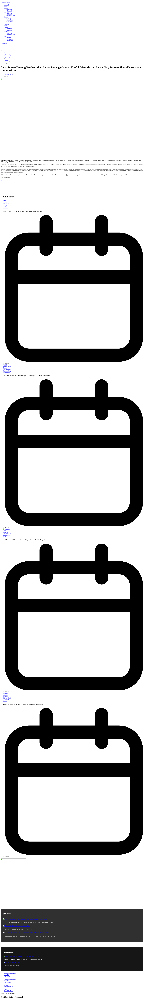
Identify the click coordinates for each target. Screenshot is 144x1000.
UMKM (9, 14)
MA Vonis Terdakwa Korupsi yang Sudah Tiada (18, 929)
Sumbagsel (10, 21)
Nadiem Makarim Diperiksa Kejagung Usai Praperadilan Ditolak (23, 704)
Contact (6, 985)
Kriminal (9, 9)
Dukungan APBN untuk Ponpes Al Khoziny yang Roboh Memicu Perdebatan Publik (29, 936)
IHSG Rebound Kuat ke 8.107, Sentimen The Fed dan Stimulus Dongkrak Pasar (28, 923)
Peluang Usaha (11, 15)
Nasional (6, 5)
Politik (5, 6)
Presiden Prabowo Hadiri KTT (13, 965)
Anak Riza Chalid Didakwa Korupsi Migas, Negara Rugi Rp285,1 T (24, 540)
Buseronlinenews (5, 2)
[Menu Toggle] (1, 50)
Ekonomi (6, 12)
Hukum (6, 8)
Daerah (6, 17)
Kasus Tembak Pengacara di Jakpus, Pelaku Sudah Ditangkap (23, 211)
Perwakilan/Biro (8, 986)
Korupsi (9, 11)
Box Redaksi (7, 976)
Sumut (9, 18)
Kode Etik (6, 975)
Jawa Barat (10, 20)
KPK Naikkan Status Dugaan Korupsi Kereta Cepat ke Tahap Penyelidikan (26, 375)
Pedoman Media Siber (10, 973)
